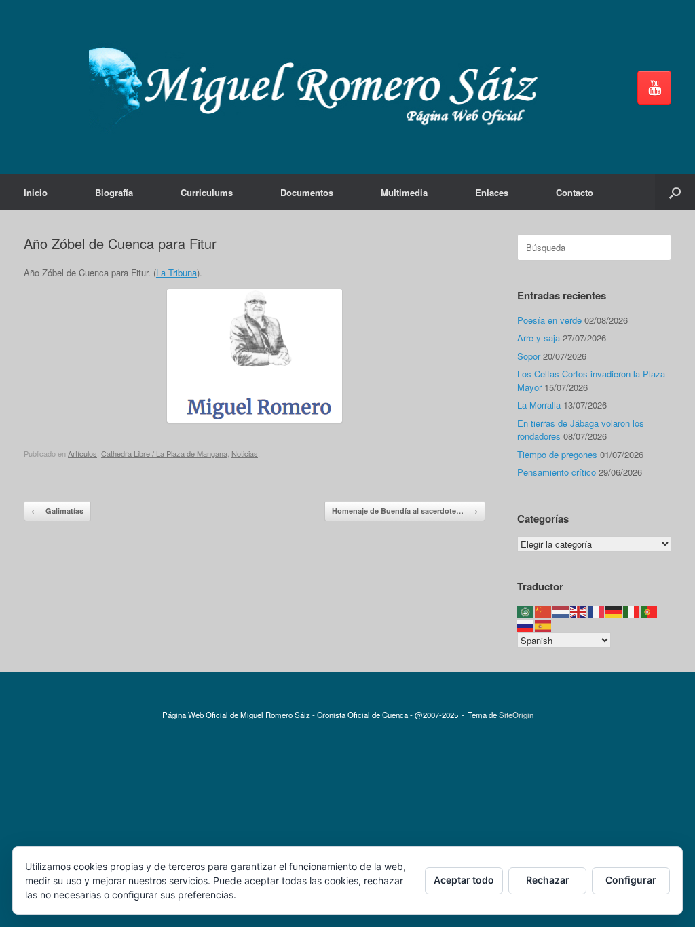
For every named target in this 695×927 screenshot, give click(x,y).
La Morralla (539, 404)
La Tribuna (176, 272)
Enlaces (491, 192)
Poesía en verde (549, 320)
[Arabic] (526, 611)
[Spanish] (543, 624)
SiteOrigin (516, 714)
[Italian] (632, 611)
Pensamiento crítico (556, 472)
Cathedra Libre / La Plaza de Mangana (164, 453)
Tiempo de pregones (557, 454)
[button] (675, 192)
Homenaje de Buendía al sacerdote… (405, 511)
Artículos (82, 453)
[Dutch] (561, 611)
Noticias (244, 453)
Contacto (574, 192)
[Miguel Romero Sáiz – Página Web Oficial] (320, 87)
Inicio (36, 192)
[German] (614, 611)
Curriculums (207, 192)
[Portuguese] (649, 611)
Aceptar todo (464, 880)
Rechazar (547, 880)
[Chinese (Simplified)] (543, 611)
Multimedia (404, 192)
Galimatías (57, 511)
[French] (596, 611)
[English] (579, 611)
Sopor (528, 355)
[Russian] (526, 624)
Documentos (306, 192)
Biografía (114, 192)
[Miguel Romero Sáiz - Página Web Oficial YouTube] (654, 88)
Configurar (630, 880)
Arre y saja (538, 337)
